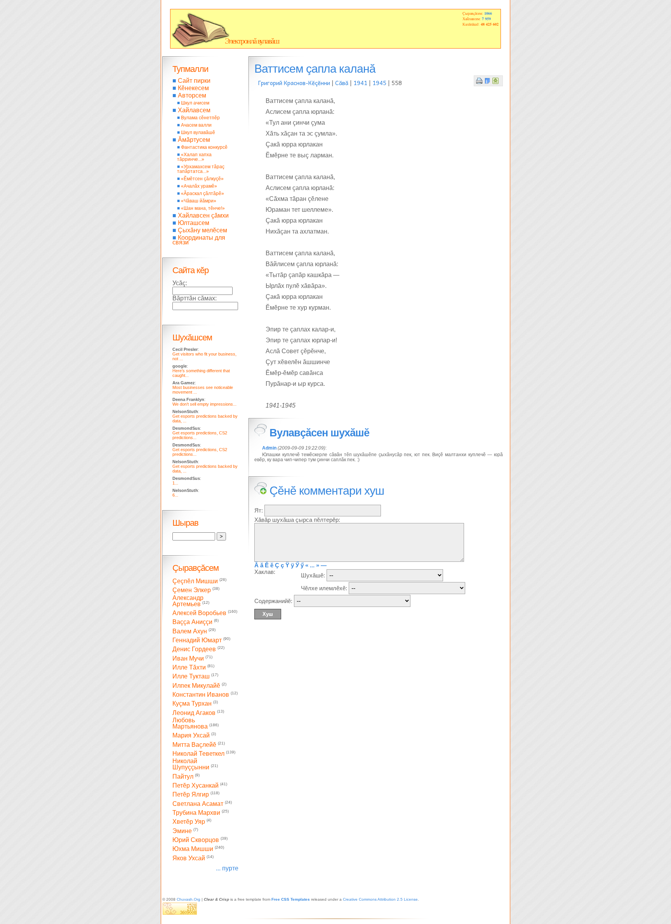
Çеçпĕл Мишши (195, 581)
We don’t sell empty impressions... (204, 404)
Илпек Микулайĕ (196, 685)
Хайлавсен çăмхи (203, 215)
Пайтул (182, 776)
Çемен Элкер (191, 590)
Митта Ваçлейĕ (194, 744)
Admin (269, 448)
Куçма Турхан (192, 704)
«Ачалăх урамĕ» (199, 186)
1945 (379, 82)
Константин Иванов (200, 694)
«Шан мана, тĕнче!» (203, 208)
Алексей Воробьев (199, 613)
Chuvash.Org (188, 899)
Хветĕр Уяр (188, 822)
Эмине (182, 831)
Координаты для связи (198, 240)
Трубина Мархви (196, 812)
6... (175, 495)
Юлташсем (193, 223)
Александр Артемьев (187, 600)
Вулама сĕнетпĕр (200, 117)
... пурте (227, 868)
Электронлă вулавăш (252, 41)
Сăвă (341, 82)
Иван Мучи (188, 658)
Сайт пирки (194, 80)
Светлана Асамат (197, 803)
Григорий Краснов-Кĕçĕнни (294, 82)
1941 (360, 82)
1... (175, 483)
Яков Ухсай (188, 858)
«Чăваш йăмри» (198, 201)
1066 (488, 13)
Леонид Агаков (194, 713)
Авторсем (192, 95)
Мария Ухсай (191, 735)
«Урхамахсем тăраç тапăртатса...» (200, 169)
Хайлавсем (194, 110)
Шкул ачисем (195, 103)
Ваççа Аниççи (192, 622)
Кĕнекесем (193, 88)
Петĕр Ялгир (190, 795)
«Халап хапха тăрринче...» (194, 157)
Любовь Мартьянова (190, 723)
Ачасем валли (196, 125)
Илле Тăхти (189, 667)
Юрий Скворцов (195, 840)
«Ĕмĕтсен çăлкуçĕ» (202, 178)
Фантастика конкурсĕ (204, 147)
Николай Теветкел (198, 753)
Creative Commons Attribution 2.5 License (380, 899)
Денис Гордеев (194, 649)
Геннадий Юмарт (197, 640)
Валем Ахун (189, 631)
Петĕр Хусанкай (195, 785)
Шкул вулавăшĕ (198, 132)
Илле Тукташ (191, 676)
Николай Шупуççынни (190, 764)
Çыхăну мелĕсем (202, 230)
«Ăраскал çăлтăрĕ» (202, 193)
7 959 (486, 18)
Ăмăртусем (194, 139)
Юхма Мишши (192, 849)
